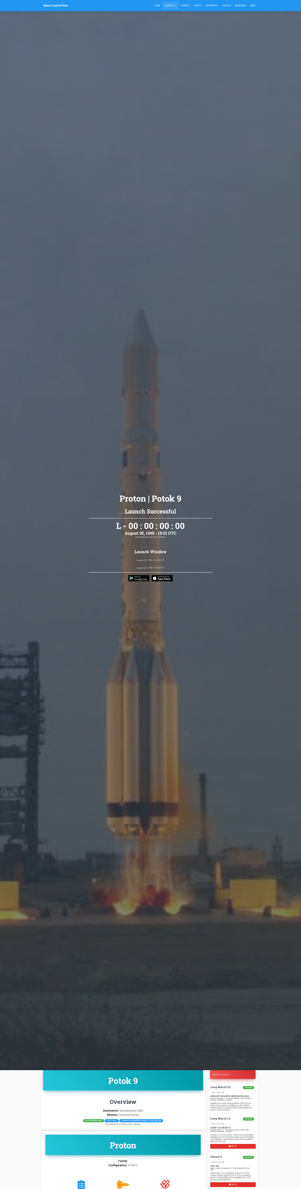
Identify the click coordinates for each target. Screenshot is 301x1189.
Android (241, 5)
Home (157, 5)
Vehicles (226, 5)
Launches (170, 5)
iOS (254, 5)
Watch (234, 1146)
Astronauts (212, 5)
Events (197, 5)
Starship (185, 5)
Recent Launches (220, 1074)
